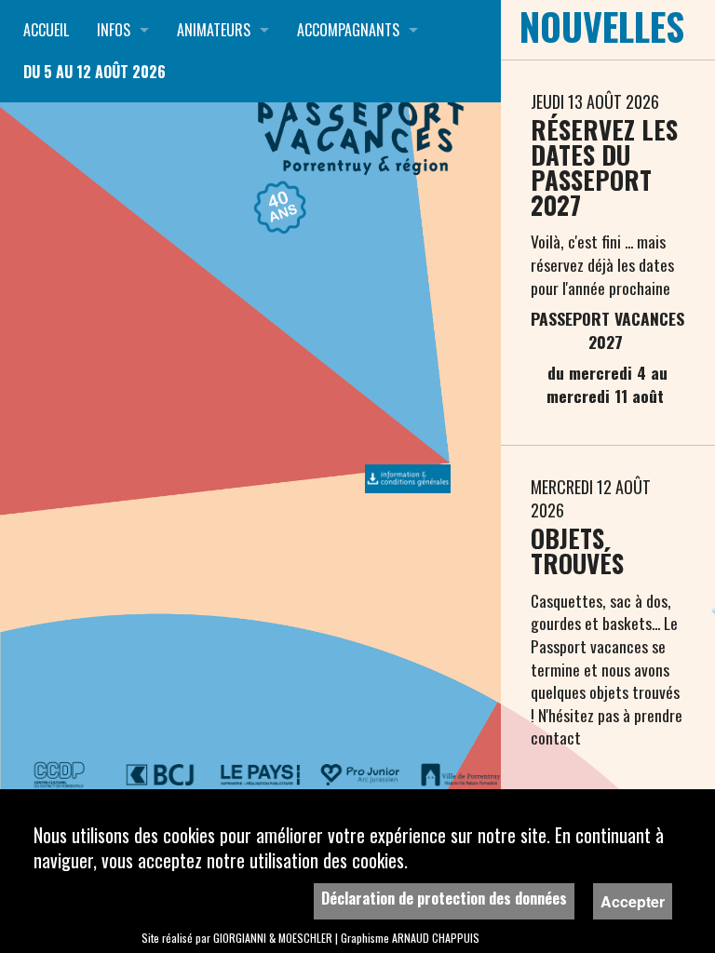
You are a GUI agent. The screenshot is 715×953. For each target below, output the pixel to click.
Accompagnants (348, 30)
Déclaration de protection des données (444, 898)
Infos (113, 30)
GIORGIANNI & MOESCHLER (272, 938)
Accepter (632, 901)
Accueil (46, 30)
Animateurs (213, 30)
